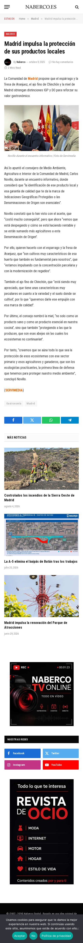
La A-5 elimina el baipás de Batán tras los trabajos (40, 561)
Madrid (10, 34)
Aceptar (19, 935)
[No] (78, 929)
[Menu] (7, 7)
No (33, 935)
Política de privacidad (56, 935)
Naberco (21, 62)
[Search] (76, 7)
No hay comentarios (62, 62)
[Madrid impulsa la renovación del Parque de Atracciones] (41, 596)
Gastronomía (13, 403)
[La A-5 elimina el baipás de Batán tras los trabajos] (41, 535)
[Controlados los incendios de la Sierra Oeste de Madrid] (41, 469)
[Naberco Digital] (41, 7)
